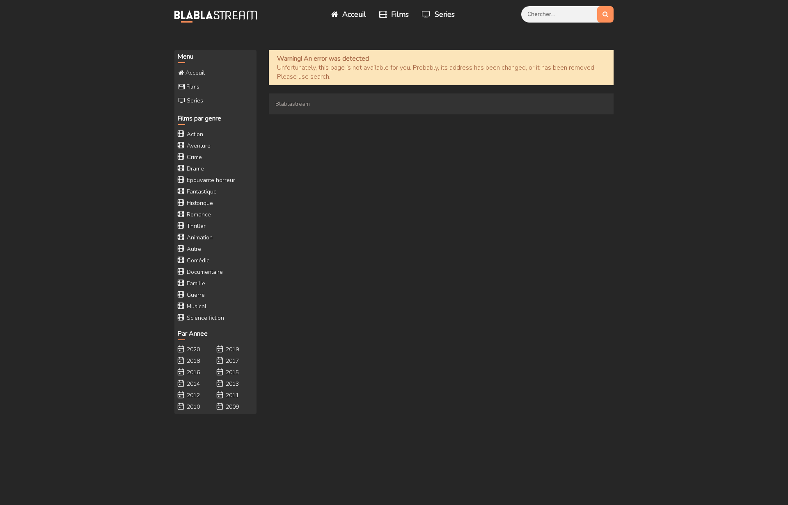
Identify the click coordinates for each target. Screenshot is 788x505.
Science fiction (204, 318)
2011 (231, 395)
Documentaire (204, 272)
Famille (195, 283)
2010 (192, 407)
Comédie (197, 260)
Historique (199, 203)
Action (194, 134)
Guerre (195, 295)
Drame (194, 169)
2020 (192, 349)
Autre (193, 249)
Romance (198, 214)
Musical (195, 306)
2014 (192, 384)
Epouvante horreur (210, 180)
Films (399, 14)
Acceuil (353, 14)
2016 (192, 372)
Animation (199, 237)
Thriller (195, 226)
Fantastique (201, 192)
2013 (231, 384)
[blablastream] (219, 14)
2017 (231, 361)
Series (444, 14)
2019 (231, 349)
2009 (231, 407)
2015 (231, 372)
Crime (193, 157)
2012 (192, 395)
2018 (192, 361)
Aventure (198, 146)
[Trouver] (605, 14)
